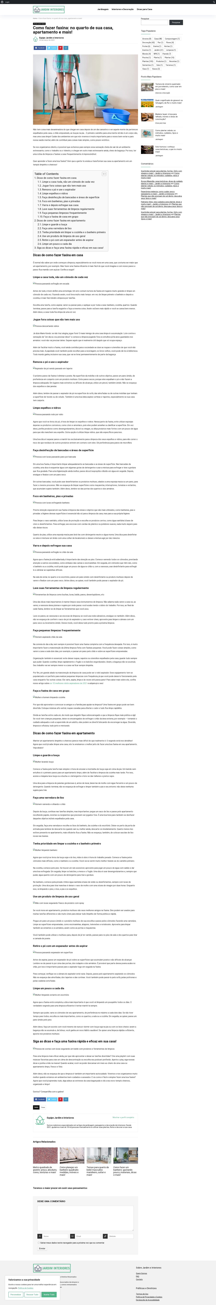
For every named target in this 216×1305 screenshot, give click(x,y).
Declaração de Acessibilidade (148, 1300)
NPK (157, 54)
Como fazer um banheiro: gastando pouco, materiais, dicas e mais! (124, 1171)
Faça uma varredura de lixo (57, 228)
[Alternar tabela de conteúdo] (103, 174)
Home (35, 18)
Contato (139, 1279)
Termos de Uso (142, 1294)
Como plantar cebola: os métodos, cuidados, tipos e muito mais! (166, 132)
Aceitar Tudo (49, 1295)
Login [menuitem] (7, 2)
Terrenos (171, 65)
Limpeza (171, 50)
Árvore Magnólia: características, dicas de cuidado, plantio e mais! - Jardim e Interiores (162, 182)
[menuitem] (2, 2)
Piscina (146, 58)
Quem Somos (141, 1273)
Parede (167, 54)
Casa (43, 1107)
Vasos (156, 69)
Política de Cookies (25, 1288)
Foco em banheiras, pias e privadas (61, 201)
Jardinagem (102, 9)
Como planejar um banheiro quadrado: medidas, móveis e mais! (69, 1171)
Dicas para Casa (144, 9)
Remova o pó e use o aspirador (59, 189)
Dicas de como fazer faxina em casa (56, 178)
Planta (158, 58)
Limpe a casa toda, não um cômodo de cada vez (68, 181)
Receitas (174, 61)
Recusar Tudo (32, 1295)
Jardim (158, 50)
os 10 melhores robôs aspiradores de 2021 (68, 683)
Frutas (146, 46)
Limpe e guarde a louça (54, 224)
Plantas (147, 61)
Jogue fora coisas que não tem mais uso (64, 185)
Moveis (146, 54)
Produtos (161, 61)
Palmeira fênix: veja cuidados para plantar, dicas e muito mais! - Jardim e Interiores (161, 203)
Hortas (168, 46)
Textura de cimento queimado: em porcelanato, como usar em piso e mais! (168, 86)
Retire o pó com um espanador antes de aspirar (68, 240)
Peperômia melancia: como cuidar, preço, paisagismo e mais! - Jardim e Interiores (158, 192)
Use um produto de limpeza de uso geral (63, 236)
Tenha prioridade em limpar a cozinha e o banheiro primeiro (74, 232)
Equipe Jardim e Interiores (51, 38)
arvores (146, 39)
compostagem (172, 39)
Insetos (146, 50)
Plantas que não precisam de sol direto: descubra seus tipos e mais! (161, 206)
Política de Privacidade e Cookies (149, 1297)
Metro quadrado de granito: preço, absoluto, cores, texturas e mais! (45, 1170)
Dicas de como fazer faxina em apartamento (61, 220)
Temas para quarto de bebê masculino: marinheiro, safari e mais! (98, 1171)
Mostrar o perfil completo (123, 1117)
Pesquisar (145, 19)
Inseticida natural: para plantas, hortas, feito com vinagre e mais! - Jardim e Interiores (161, 172)
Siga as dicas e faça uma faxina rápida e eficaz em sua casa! (70, 247)
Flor (160, 43)
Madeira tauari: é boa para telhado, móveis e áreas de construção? (166, 116)
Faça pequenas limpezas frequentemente (64, 213)
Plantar (169, 58)
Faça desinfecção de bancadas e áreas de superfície (70, 197)
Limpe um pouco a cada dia (57, 244)
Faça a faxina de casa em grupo (61, 216)
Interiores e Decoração (123, 9)
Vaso (145, 69)
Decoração (148, 43)
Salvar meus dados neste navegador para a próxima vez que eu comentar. (72, 1243)
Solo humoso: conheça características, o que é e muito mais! (168, 149)
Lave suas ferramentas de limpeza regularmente (68, 209)
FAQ (137, 1276)
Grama (157, 46)
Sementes (148, 65)
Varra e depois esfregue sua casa (60, 205)
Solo (159, 65)
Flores (170, 43)
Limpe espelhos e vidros (55, 193)
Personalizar (15, 1295)
